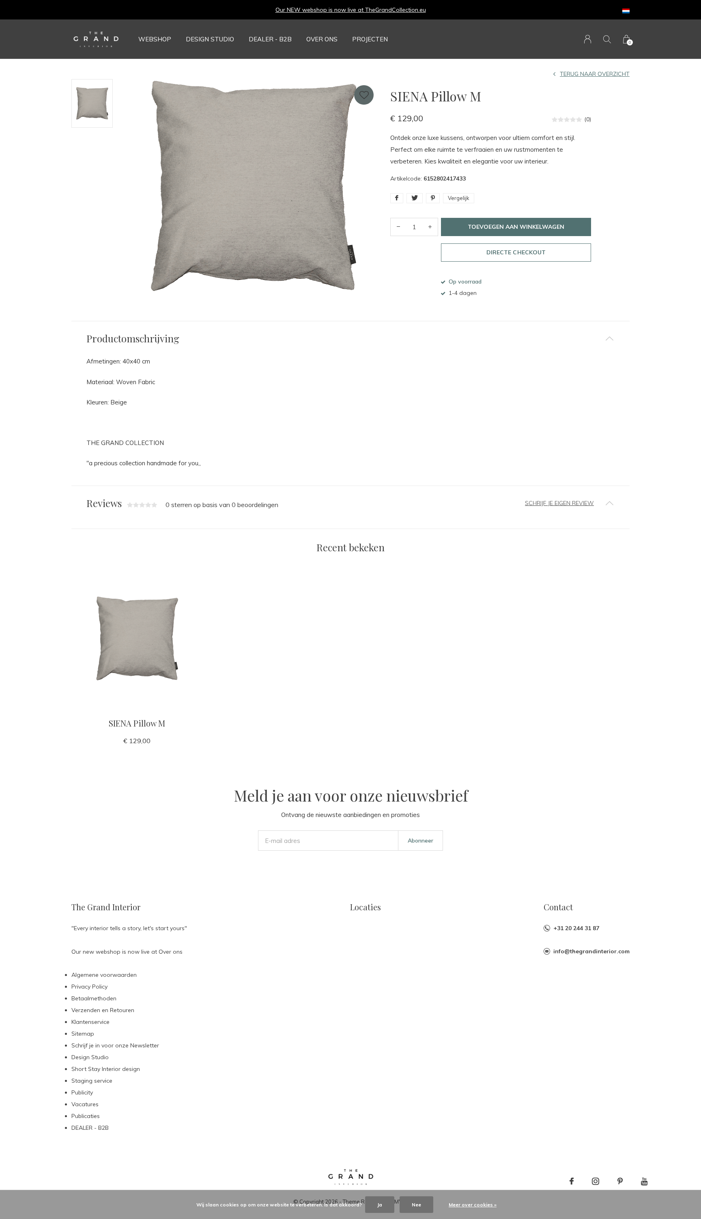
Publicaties (85, 1116)
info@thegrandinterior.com (591, 951)
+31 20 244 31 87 (576, 928)
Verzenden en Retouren (102, 1010)
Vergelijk (458, 198)
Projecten (370, 39)
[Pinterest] (620, 1181)
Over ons (322, 39)
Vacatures (85, 1104)
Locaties (365, 906)
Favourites (364, 95)
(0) (587, 119)
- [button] (398, 227)
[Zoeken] (607, 39)
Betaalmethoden (93, 998)
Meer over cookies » (473, 1205)
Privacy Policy (89, 986)
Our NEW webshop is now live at (320, 9)
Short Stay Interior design (105, 1069)
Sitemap (82, 1033)
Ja (379, 1205)
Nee (416, 1205)
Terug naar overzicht (595, 73)
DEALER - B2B (270, 39)
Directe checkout (515, 252)
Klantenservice (90, 1022)
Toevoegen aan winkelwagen (516, 226)
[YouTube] (644, 1181)
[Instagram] (595, 1181)
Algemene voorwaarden (104, 974)
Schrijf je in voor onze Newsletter (115, 1045)
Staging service (91, 1080)
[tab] (350, 338)
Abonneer (420, 840)
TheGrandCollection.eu (395, 9)
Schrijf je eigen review (559, 503)
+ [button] (430, 227)
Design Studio (210, 39)
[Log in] (587, 39)
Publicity (82, 1092)
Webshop (154, 39)
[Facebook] (572, 1181)
